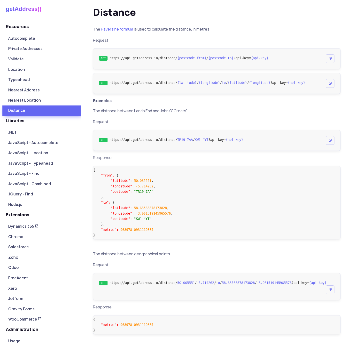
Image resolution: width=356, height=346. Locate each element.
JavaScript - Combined (29, 183)
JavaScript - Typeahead (30, 163)
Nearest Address (24, 90)
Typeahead (19, 79)
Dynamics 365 (21, 226)
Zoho (13, 257)
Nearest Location (24, 100)
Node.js (15, 204)
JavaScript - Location (28, 152)
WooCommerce (23, 319)
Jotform (15, 298)
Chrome (15, 236)
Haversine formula (117, 29)
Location (16, 69)
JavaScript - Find (23, 173)
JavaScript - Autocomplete (33, 142)
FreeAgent (18, 278)
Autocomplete (21, 38)
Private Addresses (25, 48)
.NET (12, 132)
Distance (16, 110)
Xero (12, 288)
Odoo (13, 267)
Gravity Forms (21, 309)
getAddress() (23, 9)
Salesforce (18, 246)
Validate (16, 59)
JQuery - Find (20, 194)
